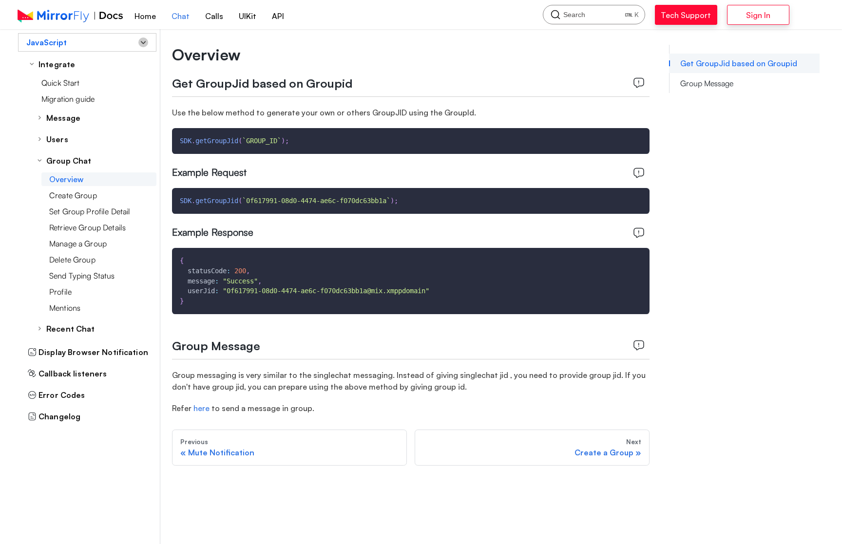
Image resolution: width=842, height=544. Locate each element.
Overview (66, 179)
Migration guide (68, 99)
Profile (60, 292)
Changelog (59, 416)
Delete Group (72, 259)
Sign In (783, 15)
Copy (634, 138)
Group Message (706, 83)
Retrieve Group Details (87, 227)
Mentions (64, 308)
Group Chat (68, 161)
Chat (181, 16)
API (278, 16)
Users (57, 139)
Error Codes (61, 395)
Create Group (73, 195)
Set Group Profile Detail (89, 211)
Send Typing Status (82, 276)
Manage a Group (78, 243)
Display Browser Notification (93, 352)
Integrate (56, 64)
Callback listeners (72, 373)
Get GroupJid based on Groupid (738, 63)
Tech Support (695, 15)
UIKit (247, 16)
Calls (214, 16)
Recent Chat (70, 329)
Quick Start (60, 83)
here (201, 408)
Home (145, 16)
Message (63, 118)
